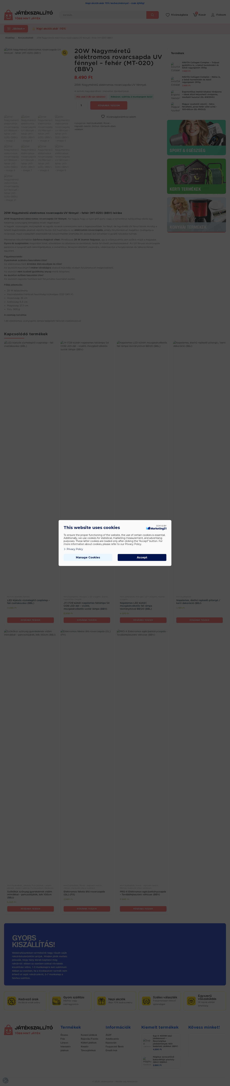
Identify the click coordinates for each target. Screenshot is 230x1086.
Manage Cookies (88, 557)
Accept (142, 557)
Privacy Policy (75, 549)
